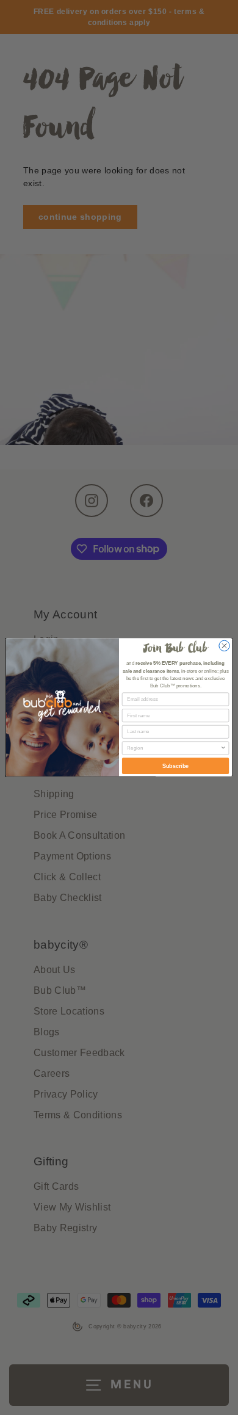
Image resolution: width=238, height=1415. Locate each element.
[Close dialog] (224, 646)
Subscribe (175, 766)
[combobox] (173, 748)
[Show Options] (223, 748)
